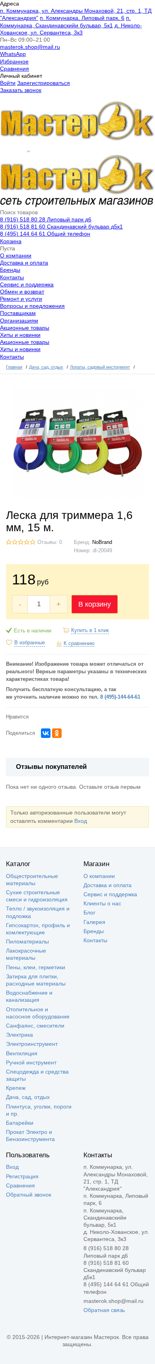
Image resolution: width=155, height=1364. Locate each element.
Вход (80, 821)
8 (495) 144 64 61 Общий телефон (45, 234)
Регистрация (22, 1176)
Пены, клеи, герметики (35, 967)
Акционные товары (24, 328)
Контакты (12, 277)
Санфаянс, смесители (35, 1025)
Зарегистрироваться (43, 83)
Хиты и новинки (20, 335)
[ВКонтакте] (45, 733)
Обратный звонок (28, 1194)
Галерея (94, 922)
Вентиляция (21, 1053)
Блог (89, 912)
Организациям (19, 320)
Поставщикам (18, 313)
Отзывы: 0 (49, 542)
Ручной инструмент (31, 1062)
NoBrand (102, 542)
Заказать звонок (20, 90)
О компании (15, 255)
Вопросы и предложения (32, 306)
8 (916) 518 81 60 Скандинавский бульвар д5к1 (61, 226)
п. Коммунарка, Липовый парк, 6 (82, 18)
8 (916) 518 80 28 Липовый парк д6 (45, 219)
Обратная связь (104, 1310)
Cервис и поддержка (27, 284)
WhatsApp (13, 54)
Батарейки (19, 1123)
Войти (7, 83)
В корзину (94, 604)
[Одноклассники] (57, 733)
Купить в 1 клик (90, 630)
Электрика (19, 1035)
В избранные (29, 642)
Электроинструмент (32, 1044)
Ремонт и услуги (21, 299)
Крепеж (15, 1088)
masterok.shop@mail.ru (30, 47)
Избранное (14, 61)
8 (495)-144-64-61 (120, 697)
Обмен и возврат (22, 291)
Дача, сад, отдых (28, 1097)
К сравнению (79, 643)
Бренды (10, 270)
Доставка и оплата (24, 262)
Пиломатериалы (27, 941)
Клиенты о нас (102, 903)
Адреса (9, 3)
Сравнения (14, 68)
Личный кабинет (21, 76)
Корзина (10, 241)
